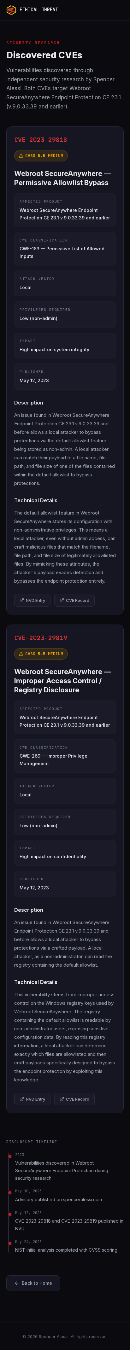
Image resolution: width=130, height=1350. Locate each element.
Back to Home (37, 1283)
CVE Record (77, 600)
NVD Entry (35, 600)
